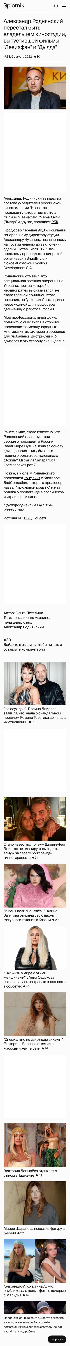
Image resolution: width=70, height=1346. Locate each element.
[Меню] (64, 5)
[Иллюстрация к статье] (35, 88)
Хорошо (57, 1339)
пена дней (12, 622)
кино (27, 622)
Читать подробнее (22, 1331)
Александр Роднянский (24, 627)
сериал (10, 441)
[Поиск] (56, 5)
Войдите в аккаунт (19, 644)
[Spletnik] (14, 6)
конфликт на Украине (31, 617)
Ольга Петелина (29, 613)
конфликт (32, 478)
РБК (54, 222)
